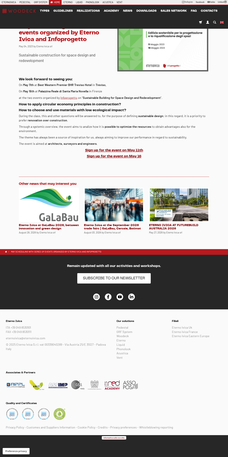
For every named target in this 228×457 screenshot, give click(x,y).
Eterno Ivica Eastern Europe (190, 336)
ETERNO (67, 2)
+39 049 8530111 (21, 332)
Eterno (121, 340)
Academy (111, 10)
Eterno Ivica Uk (182, 327)
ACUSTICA (107, 2)
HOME (57, 2)
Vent (120, 357)
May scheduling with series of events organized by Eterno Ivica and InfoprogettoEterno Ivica (19, 11)
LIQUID (79, 2)
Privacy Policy (15, 427)
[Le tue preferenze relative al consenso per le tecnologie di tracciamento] (16, 451)
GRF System (124, 332)
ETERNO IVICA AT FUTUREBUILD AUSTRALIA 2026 (173, 227)
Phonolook (124, 349)
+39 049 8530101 (21, 327)
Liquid (121, 344)
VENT (119, 2)
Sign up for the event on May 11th (114, 150)
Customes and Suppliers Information (51, 427)
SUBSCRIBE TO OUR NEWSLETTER (114, 278)
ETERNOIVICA (9, 2)
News (127, 10)
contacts (209, 10)
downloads (146, 10)
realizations (88, 10)
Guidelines (63, 10)
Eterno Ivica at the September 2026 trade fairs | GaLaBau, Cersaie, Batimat (112, 227)
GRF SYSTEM (40, 2)
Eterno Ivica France (185, 332)
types (44, 10)
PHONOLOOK (92, 2)
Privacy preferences (123, 427)
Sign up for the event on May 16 (114, 156)
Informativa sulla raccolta (114, 438)
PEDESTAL (25, 2)
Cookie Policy (86, 427)
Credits (103, 427)
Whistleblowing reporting (156, 427)
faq (194, 10)
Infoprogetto (68, 98)
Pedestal (122, 327)
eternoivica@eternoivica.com (25, 338)
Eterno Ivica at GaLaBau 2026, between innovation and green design (49, 227)
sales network (174, 10)
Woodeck (123, 336)
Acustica (122, 353)
